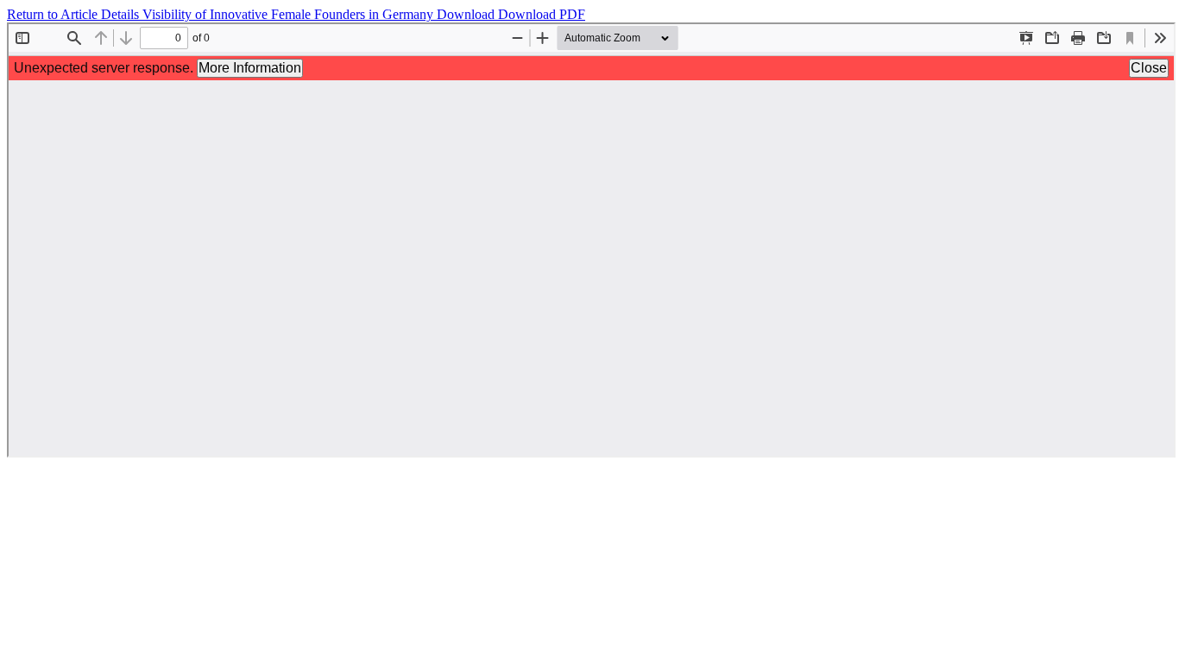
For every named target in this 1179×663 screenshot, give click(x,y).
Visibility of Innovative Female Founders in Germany (289, 14)
